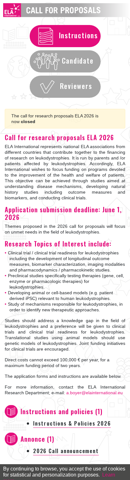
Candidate (78, 60)
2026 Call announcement (66, 451)
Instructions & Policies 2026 (72, 423)
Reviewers (76, 86)
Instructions (78, 35)
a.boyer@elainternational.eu (94, 392)
